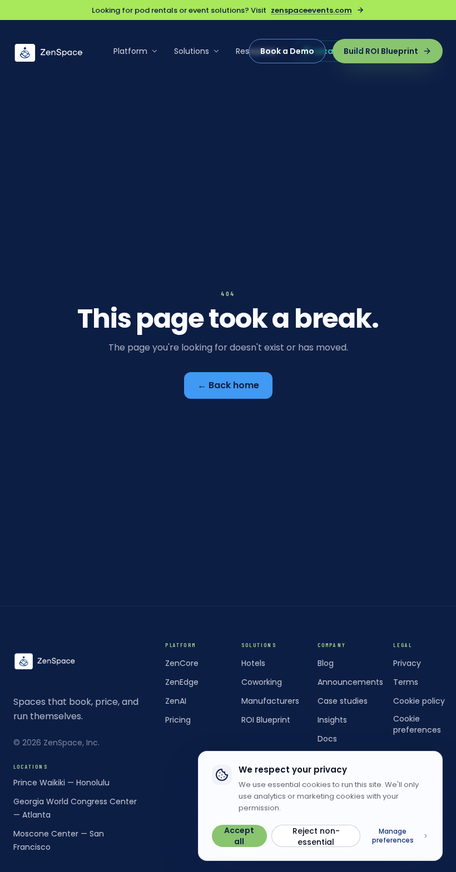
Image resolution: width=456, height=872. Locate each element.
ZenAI (175, 700)
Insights (332, 719)
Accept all (239, 836)
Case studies (343, 700)
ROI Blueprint (265, 719)
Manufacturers (270, 700)
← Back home (228, 385)
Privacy (407, 663)
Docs (327, 738)
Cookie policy (419, 700)
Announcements (350, 682)
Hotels (253, 663)
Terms (405, 682)
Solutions (191, 51)
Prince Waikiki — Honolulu (61, 782)
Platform (130, 51)
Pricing (178, 719)
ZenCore (182, 663)
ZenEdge (182, 682)
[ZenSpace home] (49, 51)
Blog (326, 663)
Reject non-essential (316, 836)
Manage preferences (393, 836)
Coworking (261, 682)
